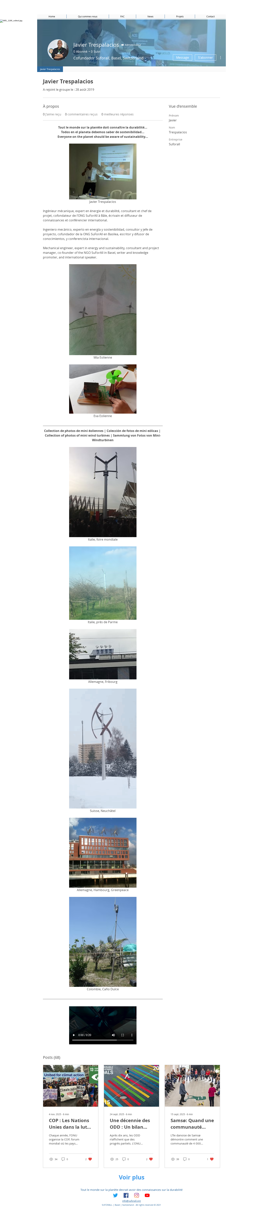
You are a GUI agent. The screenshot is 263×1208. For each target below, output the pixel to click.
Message (182, 57)
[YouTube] (147, 1195)
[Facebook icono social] (126, 1195)
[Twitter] (115, 1195)
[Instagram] (136, 1195)
